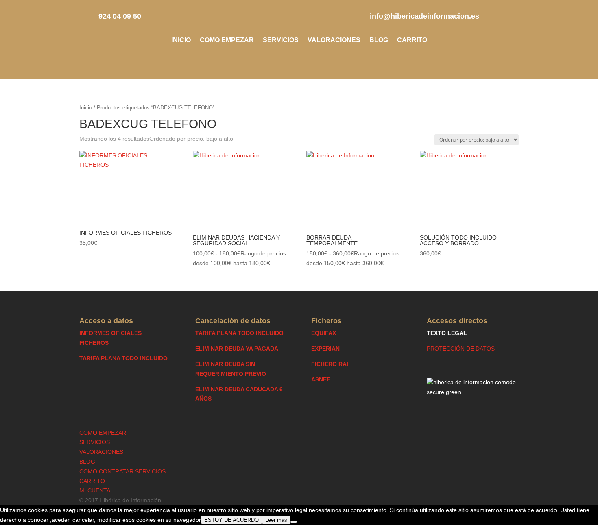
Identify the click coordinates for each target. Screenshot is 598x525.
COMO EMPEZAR (227, 40)
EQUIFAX (323, 333)
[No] (293, 522)
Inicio (85, 108)
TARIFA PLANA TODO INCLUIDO (123, 358)
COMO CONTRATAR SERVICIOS (122, 471)
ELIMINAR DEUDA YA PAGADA (236, 348)
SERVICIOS (281, 40)
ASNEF (320, 379)
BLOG (378, 40)
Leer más (276, 520)
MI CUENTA (94, 490)
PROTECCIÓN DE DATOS (461, 348)
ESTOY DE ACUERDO (231, 520)
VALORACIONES (334, 40)
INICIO (181, 40)
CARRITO (412, 40)
